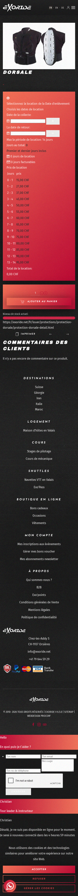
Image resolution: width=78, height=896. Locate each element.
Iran (39, 398)
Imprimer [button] (28, 334)
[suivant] (67, 334)
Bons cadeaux (39, 508)
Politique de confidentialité (39, 617)
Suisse (39, 387)
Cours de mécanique (39, 459)
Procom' (46, 716)
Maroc (39, 409)
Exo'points (39, 595)
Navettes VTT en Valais (39, 480)
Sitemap (68, 712)
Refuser (39, 879)
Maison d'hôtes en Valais (39, 430)
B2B (39, 587)
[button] (73, 7)
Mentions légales (39, 610)
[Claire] (53, 121)
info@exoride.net (39, 652)
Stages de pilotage (39, 451)
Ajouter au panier (41, 301)
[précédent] (50, 334)
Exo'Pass (39, 487)
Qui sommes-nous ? (39, 580)
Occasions (39, 516)
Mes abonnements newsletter (39, 559)
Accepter (39, 869)
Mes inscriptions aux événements (39, 544)
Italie (39, 404)
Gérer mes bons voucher (39, 551)
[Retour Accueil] (17, 7)
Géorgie (39, 393)
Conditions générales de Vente (39, 602)
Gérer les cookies (39, 888)
